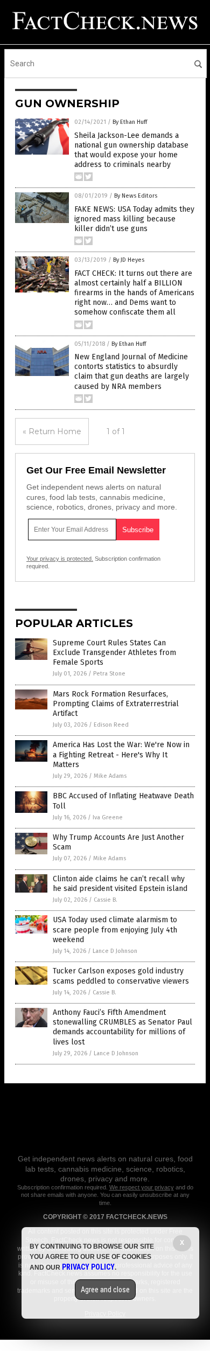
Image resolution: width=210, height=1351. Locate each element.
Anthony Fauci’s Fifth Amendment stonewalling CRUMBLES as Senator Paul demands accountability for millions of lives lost (122, 1027)
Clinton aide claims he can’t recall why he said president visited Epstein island (120, 883)
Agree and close (105, 1289)
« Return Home (52, 431)
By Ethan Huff (130, 122)
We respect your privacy (141, 1187)
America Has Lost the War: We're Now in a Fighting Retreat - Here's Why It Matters (121, 754)
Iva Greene (108, 817)
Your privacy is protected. (59, 558)
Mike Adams (110, 775)
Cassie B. (105, 899)
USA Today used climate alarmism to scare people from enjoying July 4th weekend (115, 929)
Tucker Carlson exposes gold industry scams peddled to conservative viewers (121, 975)
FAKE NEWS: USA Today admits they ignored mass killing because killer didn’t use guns (134, 219)
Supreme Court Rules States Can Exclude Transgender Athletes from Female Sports (114, 652)
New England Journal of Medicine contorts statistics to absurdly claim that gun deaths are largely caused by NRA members (131, 371)
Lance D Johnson (115, 951)
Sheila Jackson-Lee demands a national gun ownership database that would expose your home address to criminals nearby (131, 150)
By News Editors (135, 195)
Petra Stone (109, 673)
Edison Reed (111, 724)
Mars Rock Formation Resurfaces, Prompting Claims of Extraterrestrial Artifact (116, 704)
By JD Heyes (128, 259)
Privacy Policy (88, 1267)
